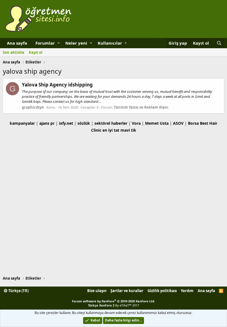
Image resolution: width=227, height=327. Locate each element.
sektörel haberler (110, 123)
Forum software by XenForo (113, 301)
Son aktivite (13, 52)
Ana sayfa (17, 43)
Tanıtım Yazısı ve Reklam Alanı (141, 107)
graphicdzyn (33, 107)
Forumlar (45, 43)
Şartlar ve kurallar (126, 290)
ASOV (178, 123)
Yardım (187, 290)
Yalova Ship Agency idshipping (57, 84)
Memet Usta (157, 123)
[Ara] (219, 43)
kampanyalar (22, 123)
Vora (136, 123)
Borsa (193, 123)
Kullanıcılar (110, 43)
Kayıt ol (35, 52)
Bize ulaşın (97, 290)
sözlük (84, 123)
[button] (58, 43)
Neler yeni (76, 43)
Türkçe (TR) (18, 290)
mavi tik (128, 130)
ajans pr (47, 123)
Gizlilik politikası (162, 290)
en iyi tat (110, 130)
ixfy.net (66, 123)
